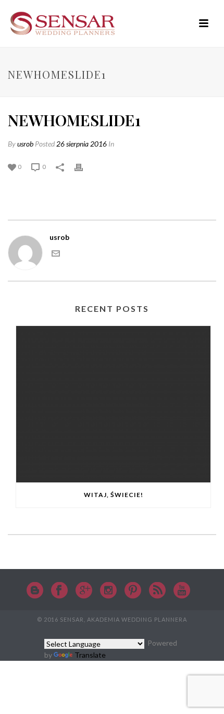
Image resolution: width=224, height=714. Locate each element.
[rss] (157, 591)
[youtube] (181, 591)
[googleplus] (84, 591)
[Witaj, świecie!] (113, 404)
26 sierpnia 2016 (81, 143)
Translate (90, 654)
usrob (25, 143)
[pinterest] (133, 591)
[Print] (83, 166)
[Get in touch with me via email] (56, 254)
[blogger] (35, 591)
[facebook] (59, 591)
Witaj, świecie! (113, 495)
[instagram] (108, 591)
